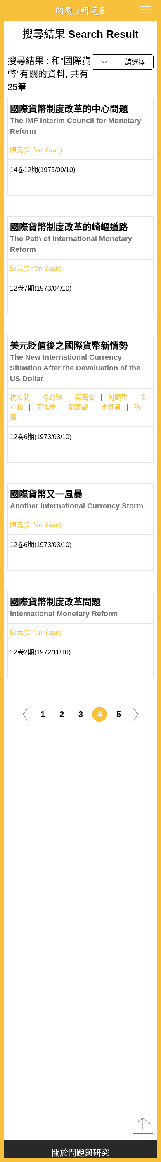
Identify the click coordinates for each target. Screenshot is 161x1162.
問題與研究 (80, 10)
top (143, 1124)
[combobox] (122, 62)
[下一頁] (135, 713)
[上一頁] (25, 713)
